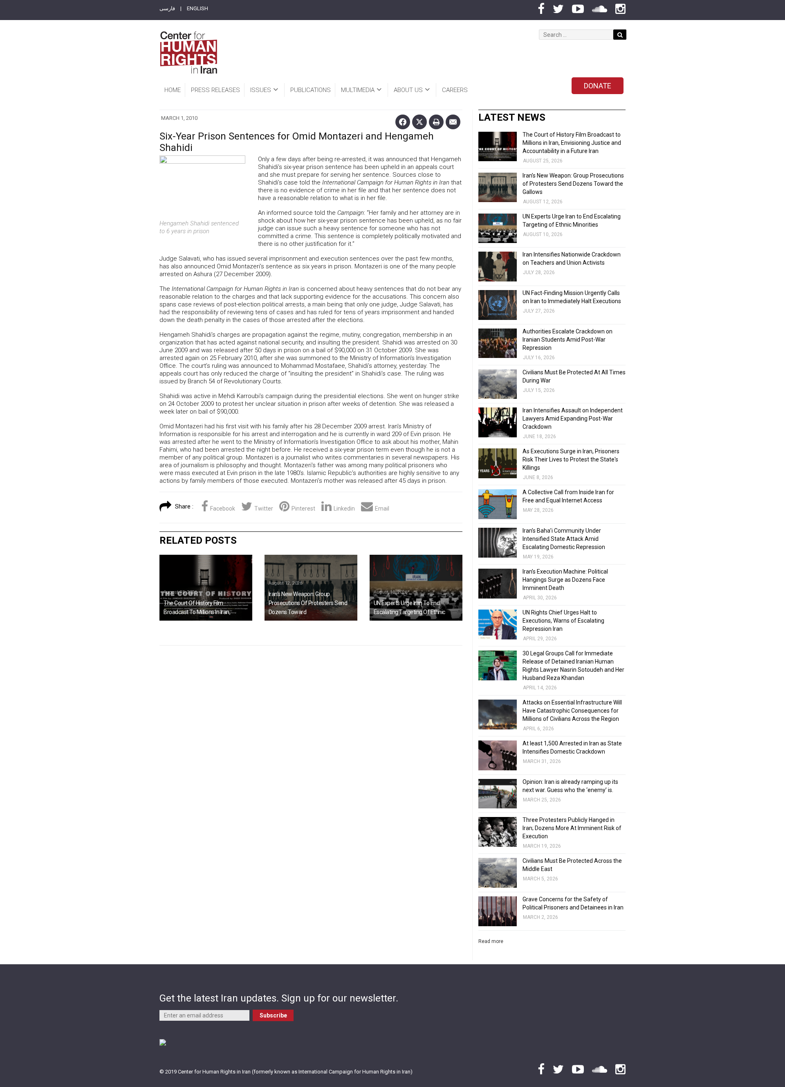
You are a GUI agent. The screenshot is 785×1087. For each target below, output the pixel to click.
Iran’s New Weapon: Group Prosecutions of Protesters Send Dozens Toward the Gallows (573, 183)
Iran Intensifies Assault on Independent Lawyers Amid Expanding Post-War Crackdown (573, 418)
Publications (310, 90)
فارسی (167, 8)
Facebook (222, 508)
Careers (455, 90)
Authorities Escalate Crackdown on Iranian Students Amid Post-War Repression (567, 339)
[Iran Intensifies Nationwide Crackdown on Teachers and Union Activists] (497, 266)
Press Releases (215, 90)
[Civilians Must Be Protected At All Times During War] (497, 384)
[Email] (453, 122)
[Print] (436, 122)
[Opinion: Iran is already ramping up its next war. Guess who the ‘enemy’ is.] (497, 794)
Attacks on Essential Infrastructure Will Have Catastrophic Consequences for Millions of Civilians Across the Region (572, 710)
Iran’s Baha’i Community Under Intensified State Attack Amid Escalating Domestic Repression (564, 538)
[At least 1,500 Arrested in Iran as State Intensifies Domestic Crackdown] (497, 755)
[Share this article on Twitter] (419, 122)
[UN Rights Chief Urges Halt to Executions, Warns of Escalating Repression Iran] (497, 624)
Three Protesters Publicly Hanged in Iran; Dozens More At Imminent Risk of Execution (572, 828)
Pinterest (303, 508)
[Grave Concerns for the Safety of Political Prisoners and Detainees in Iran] (497, 911)
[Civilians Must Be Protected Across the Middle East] (497, 873)
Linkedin (344, 508)
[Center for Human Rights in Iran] (188, 52)
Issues (260, 90)
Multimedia (358, 90)
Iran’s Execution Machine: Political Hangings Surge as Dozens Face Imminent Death (565, 579)
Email (382, 508)
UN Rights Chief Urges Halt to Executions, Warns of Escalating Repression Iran (563, 620)
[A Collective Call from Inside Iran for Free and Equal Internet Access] (497, 504)
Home (172, 90)
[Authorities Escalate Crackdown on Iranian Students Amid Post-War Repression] (497, 343)
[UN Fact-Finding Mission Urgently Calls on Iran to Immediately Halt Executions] (497, 305)
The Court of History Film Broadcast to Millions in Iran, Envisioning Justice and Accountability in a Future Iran (572, 142)
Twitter (263, 508)
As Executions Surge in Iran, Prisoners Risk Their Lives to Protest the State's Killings (571, 459)
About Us (408, 90)
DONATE (597, 85)
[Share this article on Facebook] (402, 122)
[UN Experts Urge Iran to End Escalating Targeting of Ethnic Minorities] (416, 588)
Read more (490, 941)
